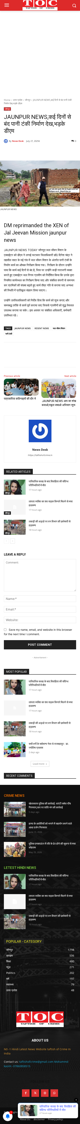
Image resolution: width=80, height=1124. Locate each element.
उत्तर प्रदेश (17, 100)
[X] (29, 151)
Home (7, 100)
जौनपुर (27, 100)
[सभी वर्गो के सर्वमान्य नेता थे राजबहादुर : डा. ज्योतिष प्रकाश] (15, 749)
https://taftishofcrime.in (40, 455)
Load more (38, 763)
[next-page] (12, 541)
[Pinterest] (38, 151)
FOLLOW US (40, 1081)
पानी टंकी (8, 333)
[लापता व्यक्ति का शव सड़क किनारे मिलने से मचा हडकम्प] (15, 507)
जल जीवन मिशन (59, 328)
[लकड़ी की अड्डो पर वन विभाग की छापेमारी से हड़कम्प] (15, 527)
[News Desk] (6, 141)
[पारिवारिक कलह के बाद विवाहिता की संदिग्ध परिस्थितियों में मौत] (15, 487)
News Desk (18, 141)
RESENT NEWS (42, 328)
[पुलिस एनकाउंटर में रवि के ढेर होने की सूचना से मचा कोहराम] (15, 849)
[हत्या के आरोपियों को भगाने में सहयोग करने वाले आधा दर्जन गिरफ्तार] (15, 829)
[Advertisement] (40, 52)
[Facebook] (20, 151)
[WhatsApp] (47, 151)
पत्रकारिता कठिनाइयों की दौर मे (20, 398)
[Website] (45, 1093)
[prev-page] (6, 541)
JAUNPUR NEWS (23, 328)
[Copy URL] (56, 151)
